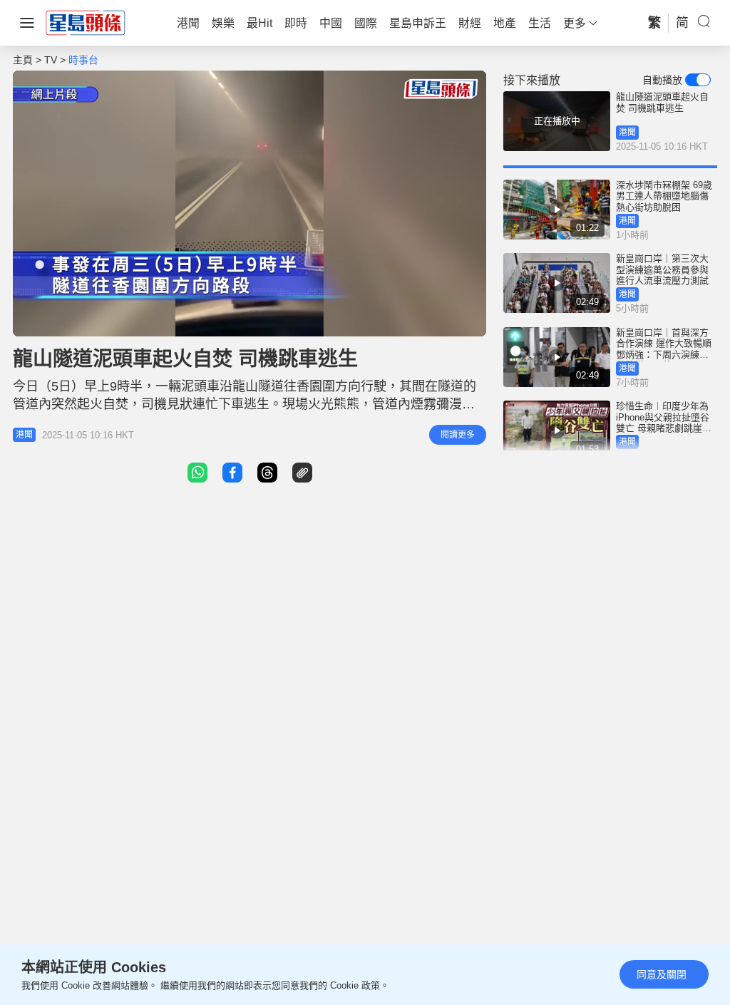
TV (50, 60)
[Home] (85, 22)
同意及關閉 (662, 974)
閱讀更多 (458, 435)
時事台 (83, 60)
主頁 (23, 60)
